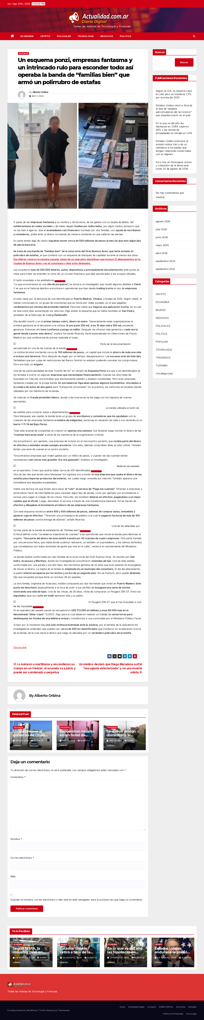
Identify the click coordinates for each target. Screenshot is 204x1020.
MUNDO (161, 310)
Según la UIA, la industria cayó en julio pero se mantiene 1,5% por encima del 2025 (174, 94)
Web (13, 876)
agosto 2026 (163, 221)
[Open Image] (60, 281)
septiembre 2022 (165, 268)
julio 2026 (161, 229)
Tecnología (191, 1014)
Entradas (192, 1007)
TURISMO (162, 365)
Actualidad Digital (136, 1007)
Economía (180, 1007)
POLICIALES (64, 36)
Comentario (18, 777)
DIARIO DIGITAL (166, 1007)
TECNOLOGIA (86, 36)
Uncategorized (164, 373)
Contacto (151, 1007)
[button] (194, 36)
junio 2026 (162, 237)
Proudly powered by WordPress (22, 1010)
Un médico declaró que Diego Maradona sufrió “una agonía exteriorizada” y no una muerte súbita (110, 668)
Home (122, 1007)
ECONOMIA (27, 36)
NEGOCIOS (106, 36)
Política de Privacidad (173, 1014)
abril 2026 (161, 253)
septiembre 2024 (165, 261)
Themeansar (63, 1010)
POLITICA (125, 36)
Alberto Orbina (40, 92)
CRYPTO (45, 36)
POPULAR (162, 341)
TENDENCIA (163, 357)
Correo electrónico (22, 857)
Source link (19, 647)
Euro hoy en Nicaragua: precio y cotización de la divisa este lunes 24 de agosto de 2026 (174, 165)
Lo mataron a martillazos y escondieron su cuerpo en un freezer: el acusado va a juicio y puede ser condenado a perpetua (44, 668)
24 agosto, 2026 (25, 958)
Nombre (16, 839)
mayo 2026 (162, 245)
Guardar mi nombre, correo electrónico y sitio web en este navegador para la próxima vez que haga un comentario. (76, 899)
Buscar (160, 52)
